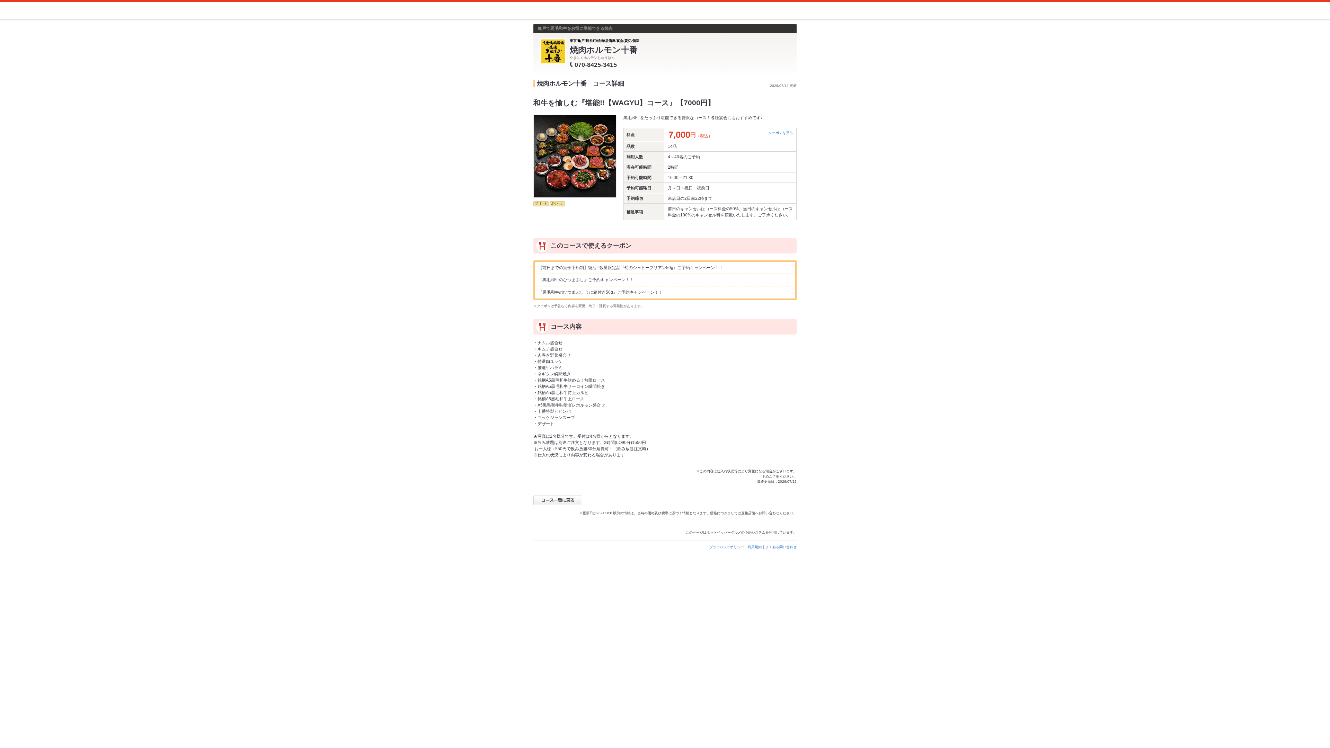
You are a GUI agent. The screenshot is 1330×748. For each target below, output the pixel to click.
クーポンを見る (781, 133)
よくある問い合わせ (781, 547)
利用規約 (755, 547)
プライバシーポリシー (726, 547)
